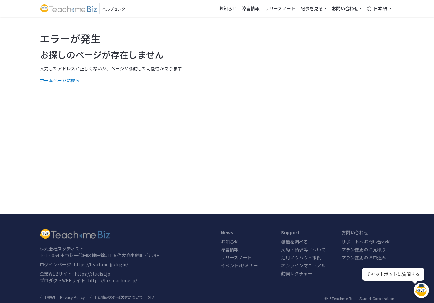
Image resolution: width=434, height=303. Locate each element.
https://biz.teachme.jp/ (112, 280)
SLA (151, 297)
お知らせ (228, 8)
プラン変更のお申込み (364, 257)
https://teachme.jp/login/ (101, 264)
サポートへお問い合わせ (366, 241)
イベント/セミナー (239, 265)
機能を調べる (294, 241)
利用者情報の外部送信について (116, 297)
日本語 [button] (380, 8)
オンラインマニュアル (303, 265)
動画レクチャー (296, 273)
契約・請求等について (303, 249)
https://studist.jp (92, 274)
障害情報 (251, 8)
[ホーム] (126, 234)
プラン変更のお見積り (364, 249)
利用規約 (47, 297)
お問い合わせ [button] (345, 8)
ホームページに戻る (60, 80)
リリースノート (280, 8)
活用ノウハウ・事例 (301, 257)
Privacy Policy (72, 297)
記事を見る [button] (312, 8)
